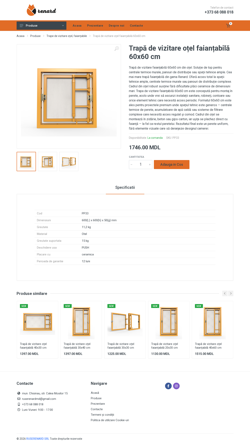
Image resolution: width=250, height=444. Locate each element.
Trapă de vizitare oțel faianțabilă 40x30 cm (33, 345)
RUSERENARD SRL (37, 438)
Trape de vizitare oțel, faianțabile (66, 36)
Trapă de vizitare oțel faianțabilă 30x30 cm (120, 345)
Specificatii (125, 187)
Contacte (97, 409)
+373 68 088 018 (219, 12)
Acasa (20, 36)
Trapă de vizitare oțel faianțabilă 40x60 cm (208, 345)
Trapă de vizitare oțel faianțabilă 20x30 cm (164, 345)
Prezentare (98, 404)
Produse (32, 25)
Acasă (95, 393)
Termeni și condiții (102, 414)
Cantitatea (136, 156)
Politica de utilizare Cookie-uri (110, 420)
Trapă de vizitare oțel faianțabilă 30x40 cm (77, 345)
